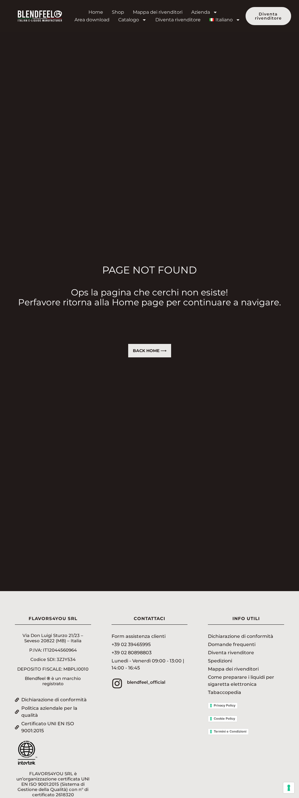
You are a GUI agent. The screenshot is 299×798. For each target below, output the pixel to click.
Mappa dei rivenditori (157, 12)
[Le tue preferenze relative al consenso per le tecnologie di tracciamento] (288, 787)
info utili (246, 618)
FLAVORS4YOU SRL (53, 618)
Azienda (200, 12)
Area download (91, 19)
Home (95, 12)
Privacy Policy (224, 705)
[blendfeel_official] (117, 683)
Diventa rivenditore (178, 19)
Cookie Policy (224, 718)
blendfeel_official (146, 682)
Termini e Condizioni (230, 731)
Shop (118, 12)
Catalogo (128, 19)
